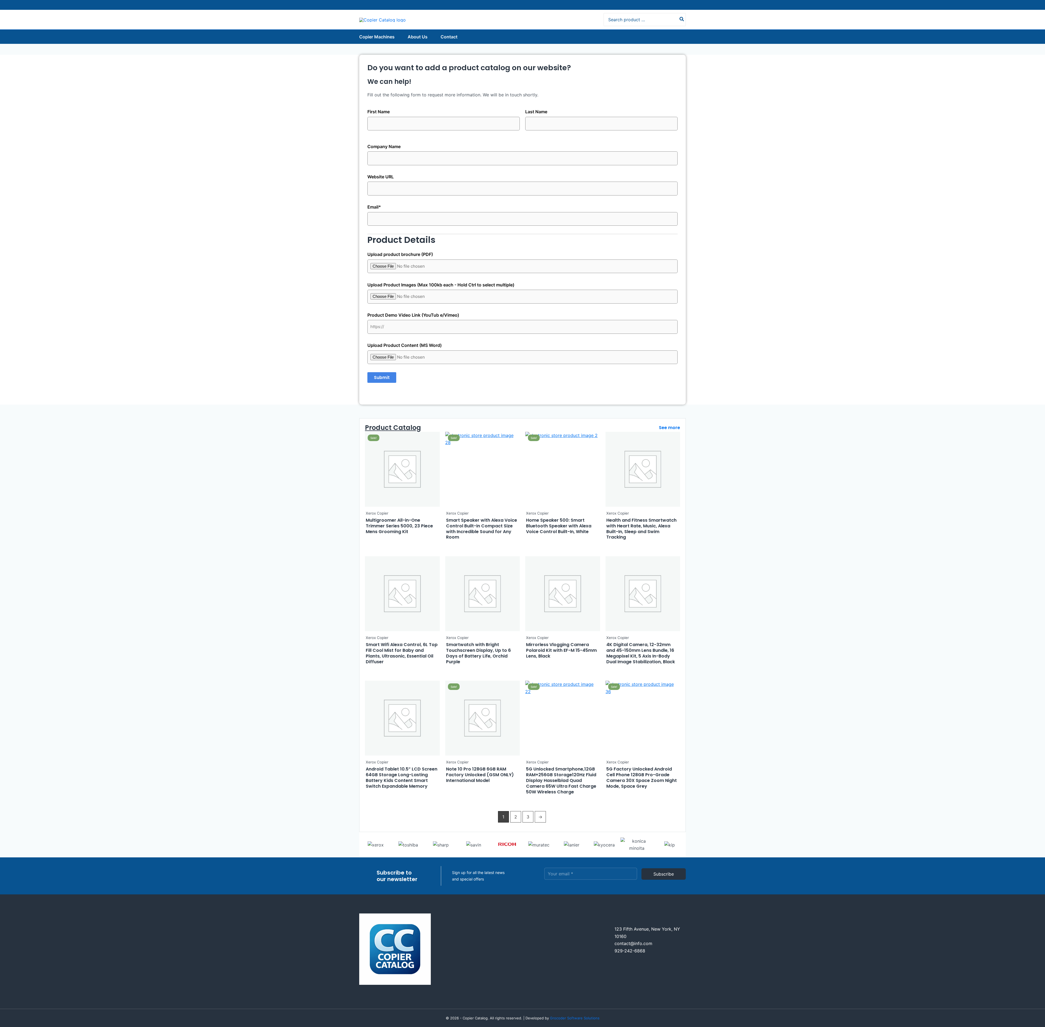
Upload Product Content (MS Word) (404, 345)
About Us (418, 36)
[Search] (682, 19)
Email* (374, 207)
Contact (449, 36)
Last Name (536, 111)
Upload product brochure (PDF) (400, 254)
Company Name (384, 146)
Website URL (380, 176)
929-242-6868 (629, 950)
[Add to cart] (434, 453)
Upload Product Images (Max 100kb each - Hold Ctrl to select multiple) (440, 285)
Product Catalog (393, 427)
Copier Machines (377, 36)
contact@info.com (633, 943)
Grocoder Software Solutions (575, 1018)
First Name (378, 111)
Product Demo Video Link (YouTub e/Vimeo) (413, 315)
